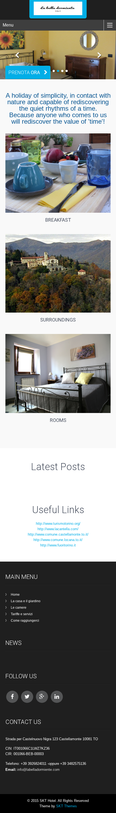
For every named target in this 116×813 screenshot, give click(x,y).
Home (15, 594)
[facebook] (12, 697)
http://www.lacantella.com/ (58, 529)
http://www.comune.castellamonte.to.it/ (58, 534)
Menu (8, 25)
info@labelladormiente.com (38, 770)
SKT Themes (66, 806)
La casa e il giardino (25, 601)
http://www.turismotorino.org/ (58, 524)
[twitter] (27, 697)
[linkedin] (57, 697)
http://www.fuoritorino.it (58, 545)
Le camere (18, 607)
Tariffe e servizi (22, 614)
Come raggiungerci (25, 620)
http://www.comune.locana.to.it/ (58, 540)
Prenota (24, 72)
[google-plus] (42, 697)
